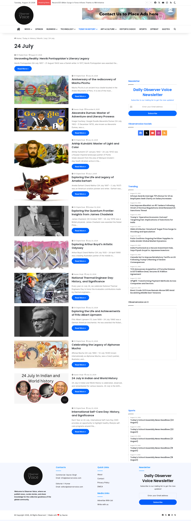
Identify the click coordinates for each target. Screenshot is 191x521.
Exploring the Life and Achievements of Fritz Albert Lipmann (96, 313)
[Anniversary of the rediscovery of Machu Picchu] (41, 89)
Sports (143, 29)
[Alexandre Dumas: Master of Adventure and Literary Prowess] (41, 119)
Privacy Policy (103, 483)
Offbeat (154, 29)
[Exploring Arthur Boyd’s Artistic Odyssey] (41, 254)
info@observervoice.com (71, 478)
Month (39, 38)
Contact (100, 479)
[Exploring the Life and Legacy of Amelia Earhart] (41, 187)
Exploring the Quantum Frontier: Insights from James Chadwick (93, 212)
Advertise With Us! (105, 500)
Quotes (166, 29)
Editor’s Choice (128, 29)
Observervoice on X (138, 302)
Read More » (23, 69)
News (27, 29)
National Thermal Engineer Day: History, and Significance (93, 279)
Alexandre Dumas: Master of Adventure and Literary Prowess (93, 114)
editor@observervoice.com (72, 487)
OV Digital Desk (22, 55)
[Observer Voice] (24, 15)
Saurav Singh (78, 109)
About (99, 474)
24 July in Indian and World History (95, 378)
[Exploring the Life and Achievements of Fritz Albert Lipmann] (41, 321)
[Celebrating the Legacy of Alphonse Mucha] (41, 355)
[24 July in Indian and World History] (41, 388)
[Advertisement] (152, 55)
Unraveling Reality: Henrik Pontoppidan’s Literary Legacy (51, 58)
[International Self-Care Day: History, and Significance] (41, 422)
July (45, 38)
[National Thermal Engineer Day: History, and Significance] (41, 288)
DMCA (100, 487)
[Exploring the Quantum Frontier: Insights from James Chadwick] (41, 221)
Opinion (39, 29)
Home (18, 38)
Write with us (102, 504)
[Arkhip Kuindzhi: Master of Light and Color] (41, 154)
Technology (67, 29)
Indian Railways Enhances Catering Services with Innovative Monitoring (81, 3)
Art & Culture (108, 29)
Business (51, 29)
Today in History (87, 29)
